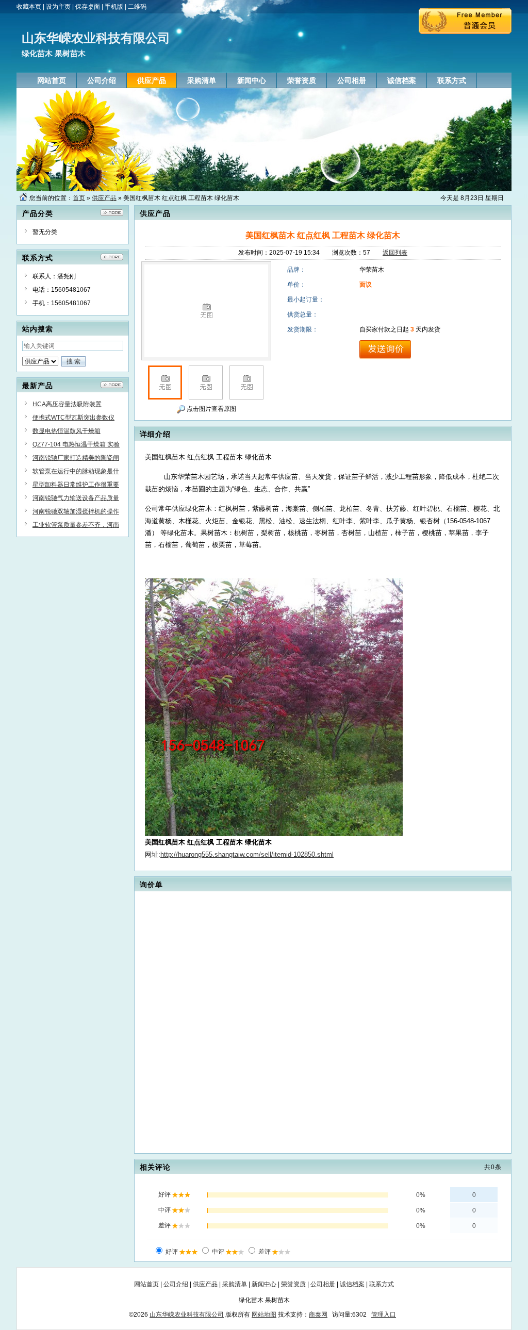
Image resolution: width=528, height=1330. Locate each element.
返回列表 (395, 252)
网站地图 (264, 1314)
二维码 (137, 6)
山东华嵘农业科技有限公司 (187, 1314)
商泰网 (318, 1314)
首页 (79, 198)
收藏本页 (28, 6)
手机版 (114, 6)
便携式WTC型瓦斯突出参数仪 (73, 417)
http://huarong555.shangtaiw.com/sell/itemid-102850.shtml (247, 854)
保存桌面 (87, 6)
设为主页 (58, 6)
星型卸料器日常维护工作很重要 (75, 484)
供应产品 (104, 198)
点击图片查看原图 (210, 408)
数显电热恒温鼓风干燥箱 (66, 431)
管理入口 (383, 1314)
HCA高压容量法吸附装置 (67, 404)
